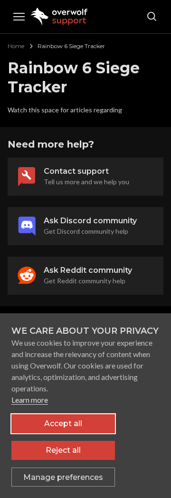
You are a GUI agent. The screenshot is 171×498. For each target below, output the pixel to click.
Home (16, 46)
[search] (152, 16)
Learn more (29, 399)
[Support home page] (60, 16)
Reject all (63, 450)
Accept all (63, 423)
